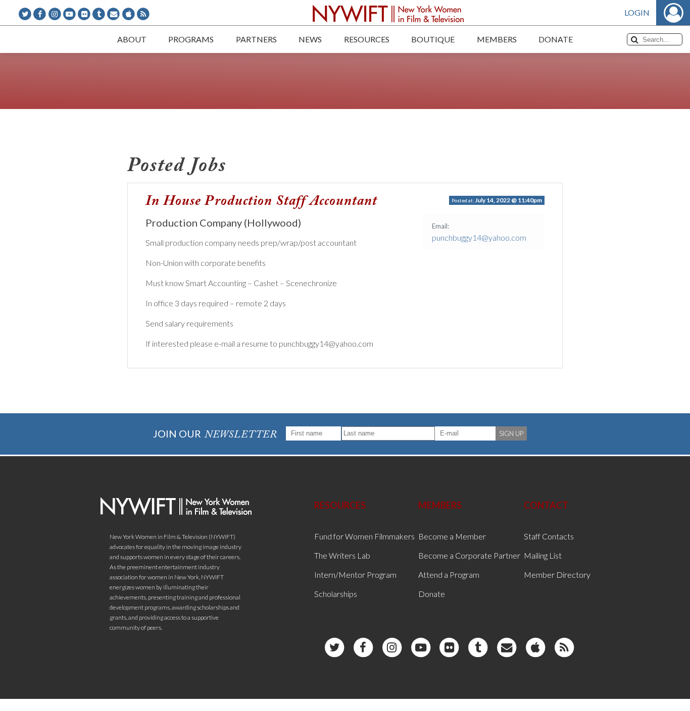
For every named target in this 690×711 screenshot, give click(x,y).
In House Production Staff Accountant (261, 201)
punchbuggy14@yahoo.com (479, 237)
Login (637, 12)
